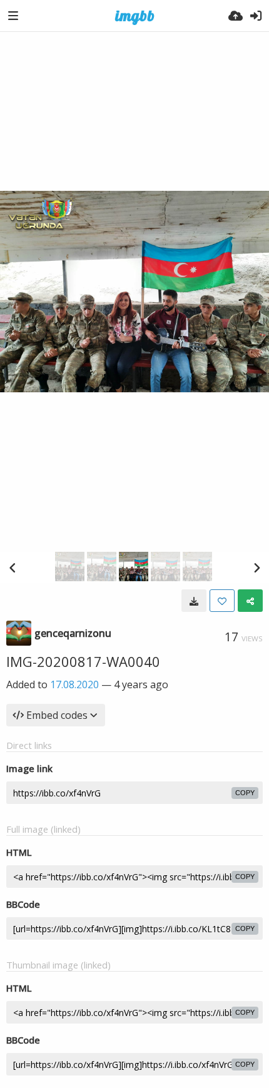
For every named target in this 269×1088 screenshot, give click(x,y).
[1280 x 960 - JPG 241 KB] (193, 600)
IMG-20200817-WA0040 (83, 661)
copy (245, 792)
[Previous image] (12, 567)
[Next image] (256, 567)
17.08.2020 (74, 684)
